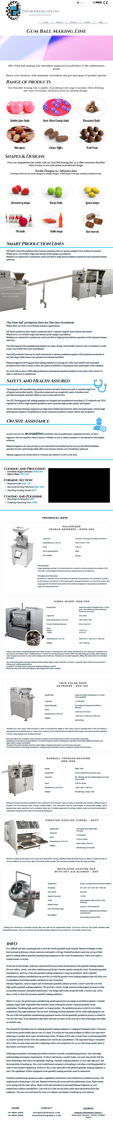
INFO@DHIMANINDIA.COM (46, 1112)
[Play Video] (79, 485)
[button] (73, 22)
